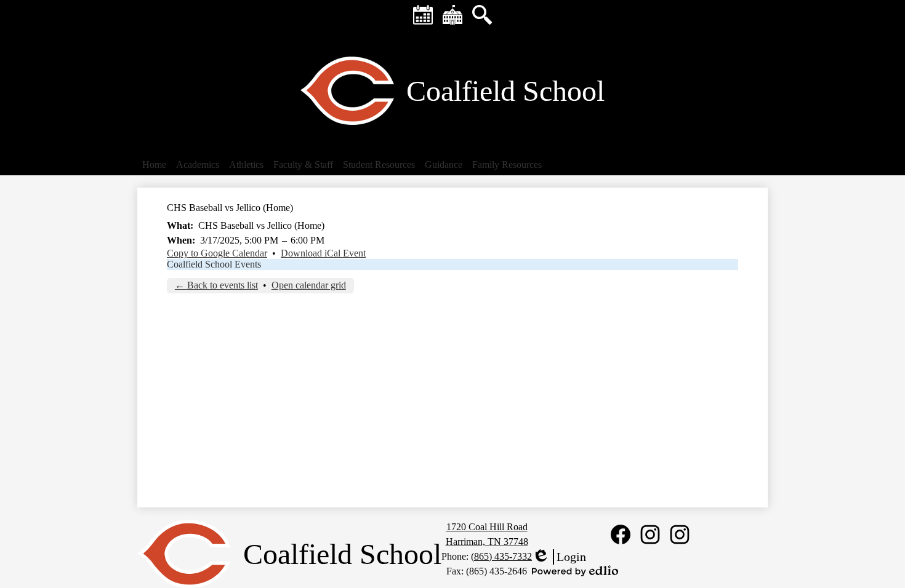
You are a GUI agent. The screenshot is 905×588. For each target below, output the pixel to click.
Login (559, 557)
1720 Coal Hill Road (487, 527)
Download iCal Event (323, 253)
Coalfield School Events (214, 264)
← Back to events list (216, 285)
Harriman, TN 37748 (487, 541)
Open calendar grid (309, 285)
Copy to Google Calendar (217, 253)
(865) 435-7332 (501, 556)
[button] (154, 164)
